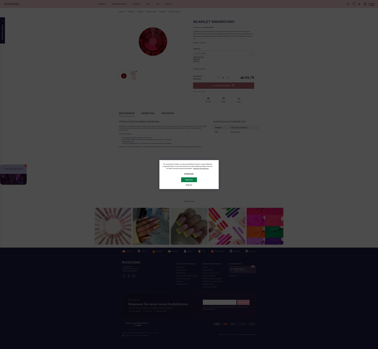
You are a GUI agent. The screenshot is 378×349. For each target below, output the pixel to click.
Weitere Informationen (201, 168)
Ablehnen (189, 185)
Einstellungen (189, 174)
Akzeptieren (189, 180)
